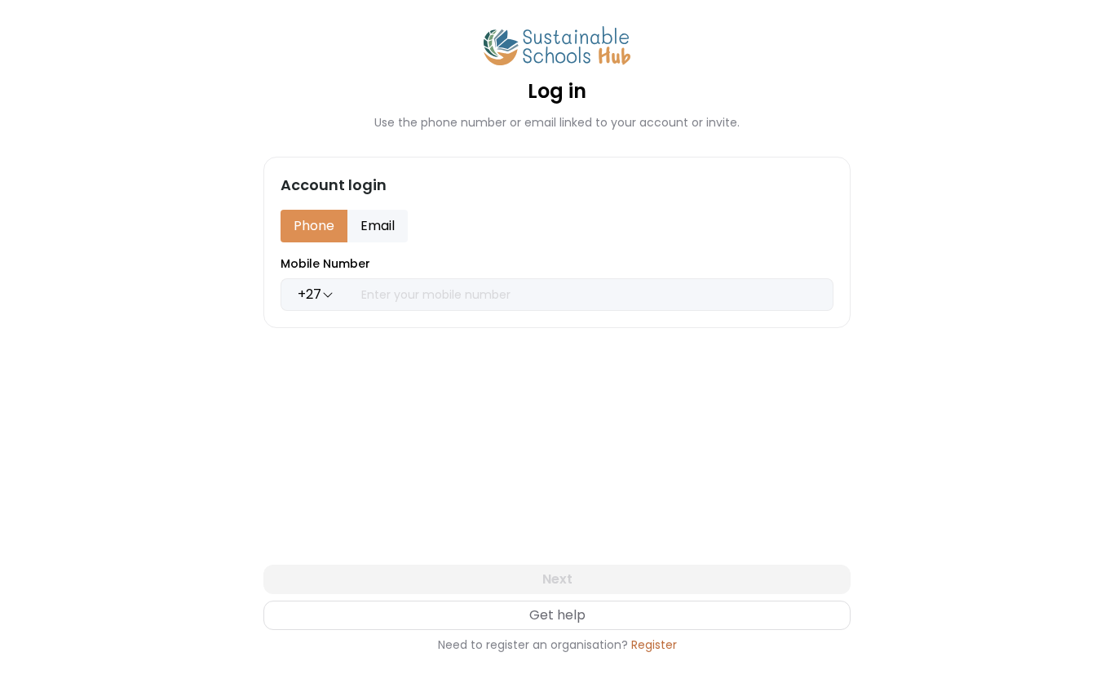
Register (654, 645)
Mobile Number (325, 263)
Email (377, 225)
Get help (557, 615)
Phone (314, 225)
